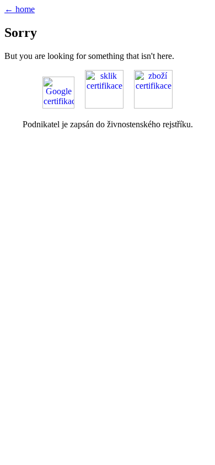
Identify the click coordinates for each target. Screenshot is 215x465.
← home (19, 9)
